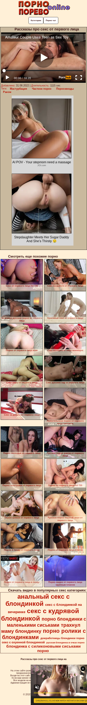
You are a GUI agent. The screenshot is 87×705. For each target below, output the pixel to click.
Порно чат (51, 20)
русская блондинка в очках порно (65, 642)
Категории (36, 20)
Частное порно (41, 88)
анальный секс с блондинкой (37, 600)
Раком (7, 91)
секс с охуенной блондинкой (23, 642)
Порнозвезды (65, 88)
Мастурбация (18, 88)
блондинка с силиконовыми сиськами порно (43, 648)
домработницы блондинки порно (62, 638)
